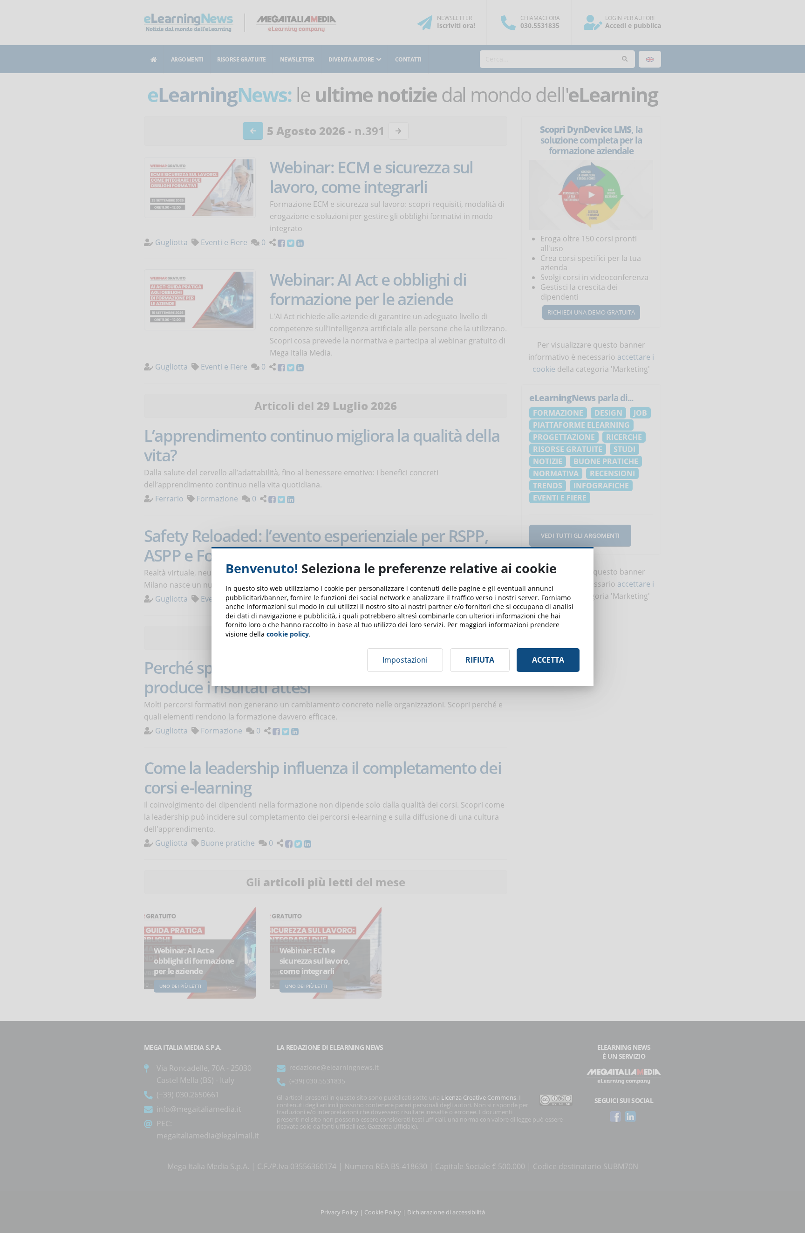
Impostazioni (405, 660)
